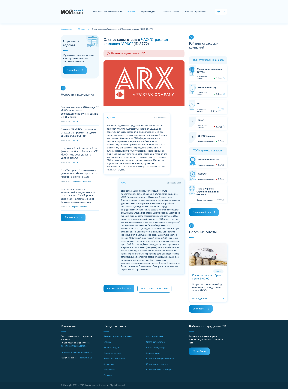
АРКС (201, 120)
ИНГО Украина (206, 136)
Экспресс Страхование (81, 181)
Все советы (199, 309)
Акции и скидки (147, 12)
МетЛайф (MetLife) (208, 159)
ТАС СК (202, 174)
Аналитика (109, 364)
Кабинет (201, 351)
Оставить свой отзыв (119, 288)
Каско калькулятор (155, 348)
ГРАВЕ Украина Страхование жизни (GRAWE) (207, 192)
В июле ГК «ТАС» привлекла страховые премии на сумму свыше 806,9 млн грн (78, 132)
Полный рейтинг (202, 212)
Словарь (108, 375)
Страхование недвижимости (160, 359)
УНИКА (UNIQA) (207, 87)
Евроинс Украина (79, 207)
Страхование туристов (157, 364)
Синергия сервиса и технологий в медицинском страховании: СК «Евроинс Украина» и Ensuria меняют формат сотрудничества (78, 195)
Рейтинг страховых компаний (107, 12)
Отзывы (107, 342)
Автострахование (154, 337)
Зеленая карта (153, 353)
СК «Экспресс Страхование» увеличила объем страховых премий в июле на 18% (79, 173)
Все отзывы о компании (154, 288)
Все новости (71, 217)
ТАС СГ (75, 122)
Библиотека (109, 370)
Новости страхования (195, 12)
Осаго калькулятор (155, 342)
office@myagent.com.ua (75, 346)
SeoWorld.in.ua (85, 358)
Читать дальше (199, 298)
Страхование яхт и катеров (159, 370)
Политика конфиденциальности (76, 352)
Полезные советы (170, 12)
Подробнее (73, 70)
